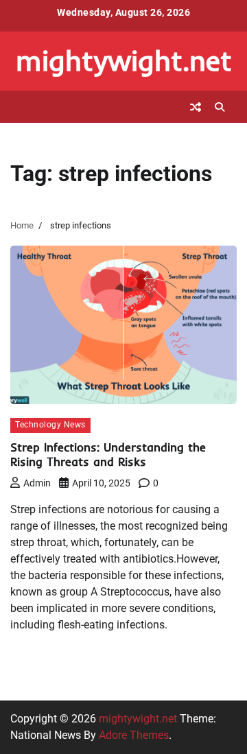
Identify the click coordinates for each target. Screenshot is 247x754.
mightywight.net (124, 60)
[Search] (219, 107)
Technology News (50, 424)
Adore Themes (134, 735)
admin (37, 483)
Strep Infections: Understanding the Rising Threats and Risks (108, 454)
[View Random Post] (195, 107)
